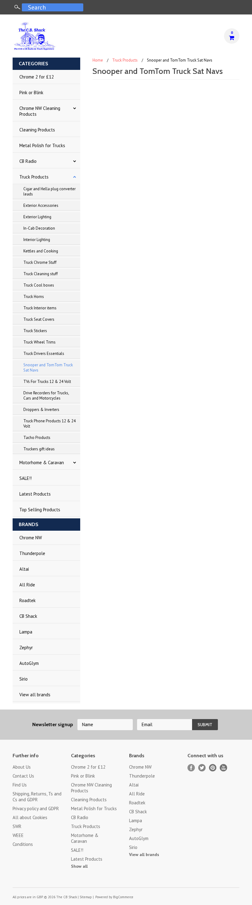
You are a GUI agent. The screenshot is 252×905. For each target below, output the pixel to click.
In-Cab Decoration (39, 228)
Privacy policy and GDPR (36, 808)
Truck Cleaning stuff (40, 273)
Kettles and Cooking (40, 251)
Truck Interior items (40, 308)
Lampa (25, 632)
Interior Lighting (36, 239)
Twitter (202, 768)
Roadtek (27, 600)
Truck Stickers (35, 330)
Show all (79, 866)
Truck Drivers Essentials (43, 353)
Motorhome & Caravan (41, 462)
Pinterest (213, 768)
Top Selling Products (39, 510)
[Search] (17, 7)
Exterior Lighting (37, 216)
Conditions (23, 844)
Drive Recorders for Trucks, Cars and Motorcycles (46, 395)
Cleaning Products (37, 130)
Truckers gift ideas (39, 449)
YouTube (223, 768)
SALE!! (25, 478)
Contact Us (23, 776)
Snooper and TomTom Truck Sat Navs (48, 367)
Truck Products (34, 177)
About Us (22, 767)
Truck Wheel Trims (39, 342)
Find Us (20, 785)
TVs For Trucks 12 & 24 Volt (47, 381)
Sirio (23, 679)
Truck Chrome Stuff (40, 262)
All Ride (27, 585)
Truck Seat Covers (38, 319)
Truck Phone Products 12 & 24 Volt (49, 423)
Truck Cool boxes (38, 285)
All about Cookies (30, 817)
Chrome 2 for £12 (36, 77)
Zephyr (26, 647)
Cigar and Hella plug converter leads (49, 191)
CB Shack (28, 616)
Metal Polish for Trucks (42, 145)
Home (98, 60)
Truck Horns (33, 296)
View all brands (34, 695)
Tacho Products (36, 437)
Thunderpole (32, 553)
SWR (17, 826)
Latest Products (35, 494)
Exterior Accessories (40, 205)
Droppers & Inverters (41, 409)
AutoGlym (29, 663)
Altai (24, 569)
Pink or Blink (31, 92)
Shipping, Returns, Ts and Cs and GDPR (37, 796)
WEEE (18, 835)
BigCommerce (123, 897)
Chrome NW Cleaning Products (39, 111)
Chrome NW (30, 538)
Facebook (191, 768)
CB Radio (28, 161)
